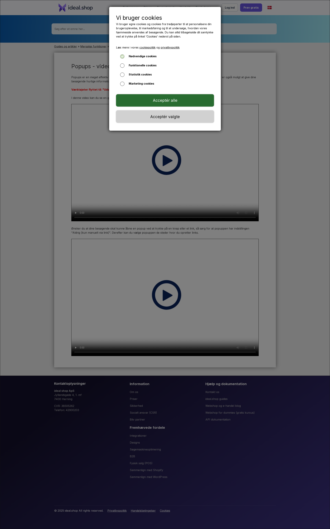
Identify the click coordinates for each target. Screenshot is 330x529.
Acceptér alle (165, 100)
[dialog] (165, 264)
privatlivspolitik (170, 47)
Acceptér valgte (165, 116)
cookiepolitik (147, 47)
